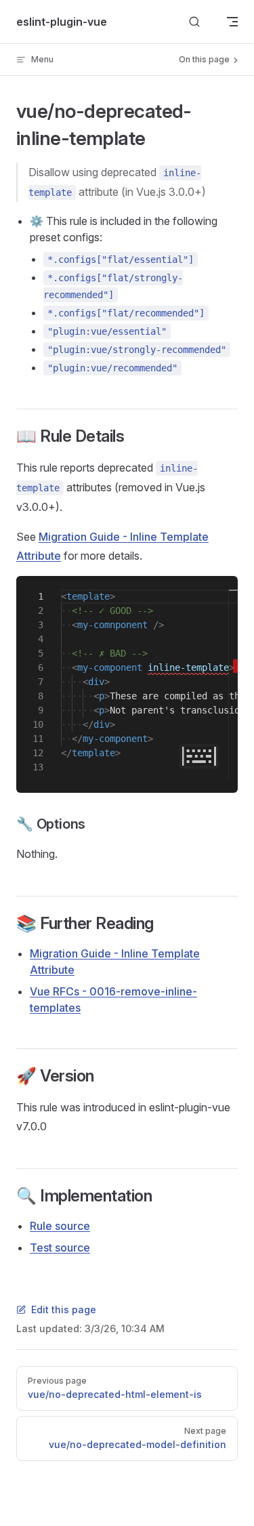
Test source (60, 1247)
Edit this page (63, 1309)
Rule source (60, 1226)
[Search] (194, 22)
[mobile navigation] (232, 21)
